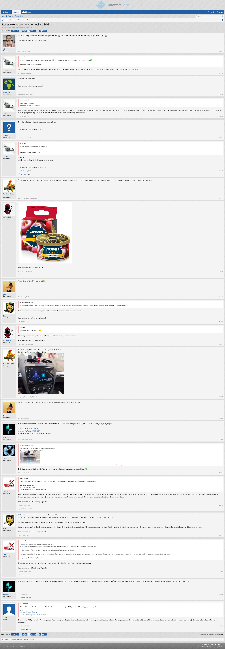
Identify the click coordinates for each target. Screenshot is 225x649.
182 (26, 30)
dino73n (5, 70)
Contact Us (205, 644)
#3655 (221, 472)
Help (211, 644)
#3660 (221, 626)
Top (219, 644)
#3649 (221, 297)
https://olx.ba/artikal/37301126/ (28, 431)
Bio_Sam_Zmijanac (9, 195)
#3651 (221, 344)
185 (35, 30)
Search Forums (7, 16)
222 (40, 30)
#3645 (221, 137)
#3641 (221, 51)
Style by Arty (219, 646)
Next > (44, 30)
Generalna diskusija (15, 27)
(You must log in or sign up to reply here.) (212, 634)
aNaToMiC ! (7, 217)
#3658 (221, 571)
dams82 (5, 492)
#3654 (221, 439)
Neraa (22, 275)
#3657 (221, 535)
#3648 (221, 271)
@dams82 (21, 515)
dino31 (5, 617)
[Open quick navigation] (222, 20)
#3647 (221, 198)
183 (29, 30)
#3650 (221, 321)
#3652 (221, 396)
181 (23, 30)
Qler (4, 295)
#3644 (221, 116)
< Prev (13, 30)
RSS (222, 644)
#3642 (221, 73)
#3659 (221, 594)
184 (32, 30)
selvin (5, 49)
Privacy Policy (211, 646)
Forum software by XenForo (18, 646)
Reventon (6, 437)
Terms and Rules (201, 646)
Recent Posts (19, 16)
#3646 (221, 171)
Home (215, 644)
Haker (5, 316)
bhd (28, 27)
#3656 (221, 505)
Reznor (5, 135)
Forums (16, 12)
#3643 (221, 94)
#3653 (221, 418)
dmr (4, 458)
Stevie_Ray (7, 92)
